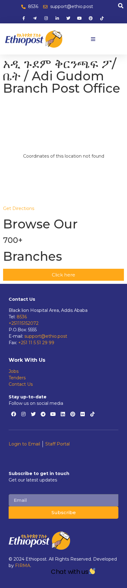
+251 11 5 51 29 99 (36, 342)
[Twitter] (33, 414)
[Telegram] (43, 414)
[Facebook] (13, 414)
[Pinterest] (73, 414)
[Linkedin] (63, 414)
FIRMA (22, 565)
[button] (93, 39)
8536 (22, 317)
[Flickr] (83, 414)
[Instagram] (23, 414)
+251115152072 (24, 323)
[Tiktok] (92, 414)
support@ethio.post (45, 336)
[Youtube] (53, 414)
